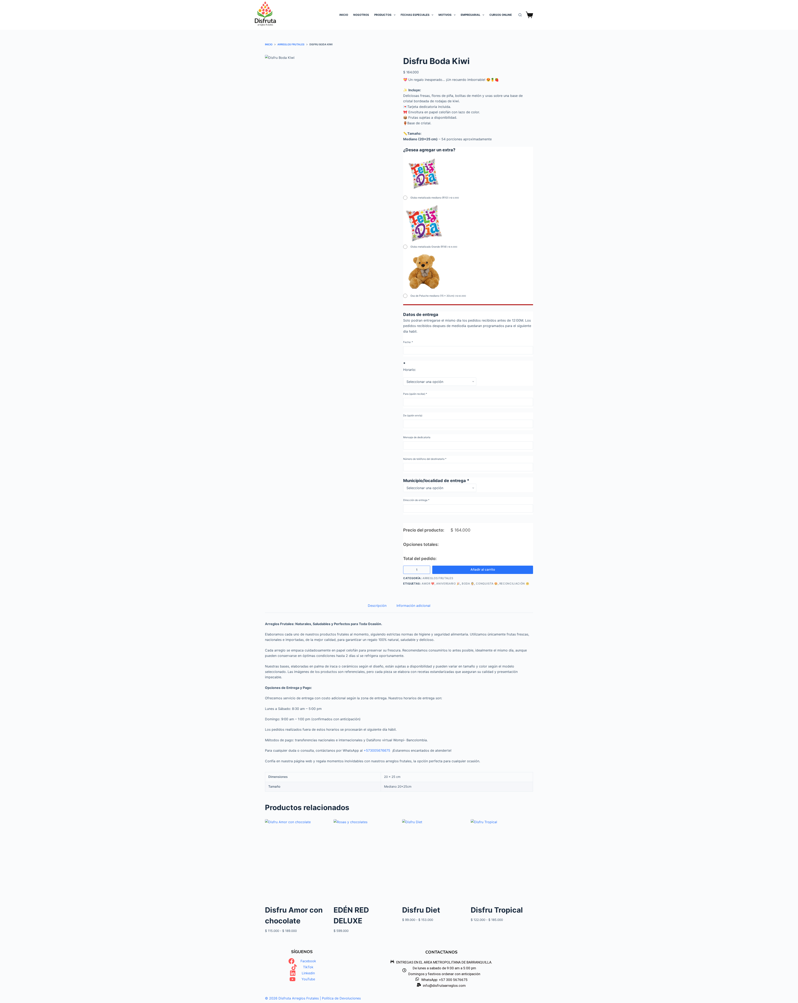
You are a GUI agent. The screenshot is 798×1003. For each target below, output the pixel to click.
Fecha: (408, 342)
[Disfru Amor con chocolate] (296, 860)
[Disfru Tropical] (502, 860)
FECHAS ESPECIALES (415, 14)
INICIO (343, 14)
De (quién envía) (412, 415)
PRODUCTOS (383, 14)
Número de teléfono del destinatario (424, 458)
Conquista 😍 (487, 583)
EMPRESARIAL (470, 14)
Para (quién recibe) (415, 393)
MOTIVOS (445, 14)
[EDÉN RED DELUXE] (365, 860)
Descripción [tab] (377, 605)
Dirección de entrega (416, 500)
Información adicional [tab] (413, 605)
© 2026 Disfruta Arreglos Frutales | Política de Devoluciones (313, 998)
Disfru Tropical (497, 910)
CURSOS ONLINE (500, 14)
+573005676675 (377, 750)
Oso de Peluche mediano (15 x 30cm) (438, 295)
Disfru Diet (421, 910)
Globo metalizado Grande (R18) (433, 246)
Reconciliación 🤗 (514, 583)
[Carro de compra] (529, 15)
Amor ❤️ (428, 583)
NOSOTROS (361, 14)
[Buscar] (520, 14)
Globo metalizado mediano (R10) (434, 197)
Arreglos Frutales (437, 578)
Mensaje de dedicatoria (416, 437)
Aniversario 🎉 (448, 583)
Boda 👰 (468, 583)
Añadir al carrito (482, 569)
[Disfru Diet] (433, 860)
